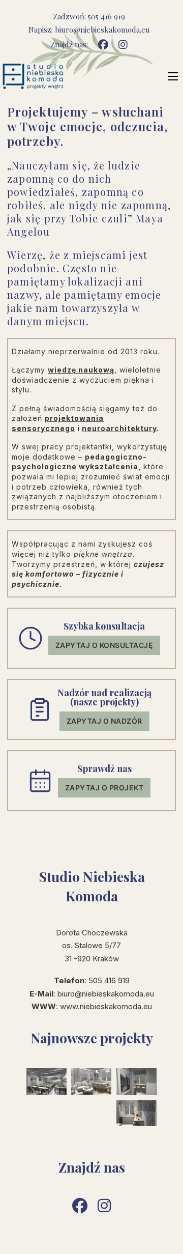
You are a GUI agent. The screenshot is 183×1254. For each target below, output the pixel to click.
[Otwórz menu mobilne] (173, 76)
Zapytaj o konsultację (104, 645)
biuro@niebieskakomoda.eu (102, 29)
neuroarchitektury (119, 428)
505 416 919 (106, 16)
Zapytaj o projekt (104, 787)
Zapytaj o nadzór (104, 721)
